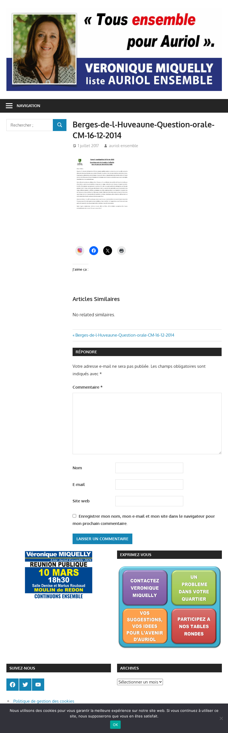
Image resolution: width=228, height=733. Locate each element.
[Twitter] (25, 684)
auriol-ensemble (123, 145)
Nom (77, 467)
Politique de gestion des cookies (43, 701)
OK (115, 724)
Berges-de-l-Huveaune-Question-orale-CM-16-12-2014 (124, 335)
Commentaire (88, 387)
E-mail (79, 484)
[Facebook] (12, 684)
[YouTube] (38, 684)
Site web (81, 501)
